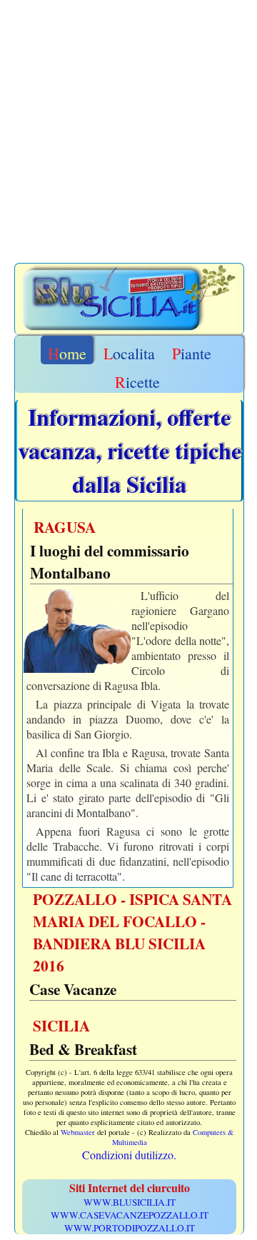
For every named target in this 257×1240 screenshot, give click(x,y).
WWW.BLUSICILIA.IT (130, 1202)
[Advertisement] (128, 134)
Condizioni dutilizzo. (129, 1154)
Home (67, 353)
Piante (191, 353)
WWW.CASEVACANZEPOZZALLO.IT (129, 1215)
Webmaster (78, 1132)
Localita (129, 353)
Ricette (137, 381)
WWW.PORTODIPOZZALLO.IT (129, 1227)
